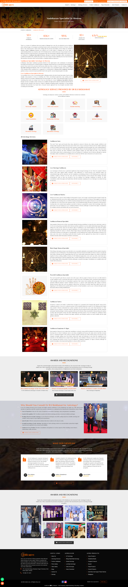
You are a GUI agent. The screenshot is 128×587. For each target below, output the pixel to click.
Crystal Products (92, 569)
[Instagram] (65, 582)
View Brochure (89, 1)
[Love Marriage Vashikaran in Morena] (34, 178)
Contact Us (124, 5)
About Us (67, 5)
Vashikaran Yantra (55, 301)
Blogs (52, 569)
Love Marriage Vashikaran (58, 168)
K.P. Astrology (69, 556)
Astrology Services (82, 5)
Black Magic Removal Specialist (59, 248)
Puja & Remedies (105, 5)
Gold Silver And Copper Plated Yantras (97, 571)
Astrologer (73, 5)
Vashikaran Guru (55, 141)
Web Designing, (61, 585)
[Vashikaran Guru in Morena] (34, 152)
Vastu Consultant (70, 569)
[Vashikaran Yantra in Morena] (34, 312)
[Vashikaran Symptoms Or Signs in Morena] (34, 339)
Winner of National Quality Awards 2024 (117, 1)
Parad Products (92, 566)
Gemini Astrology (70, 561)
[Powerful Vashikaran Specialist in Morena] (34, 285)
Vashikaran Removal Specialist (59, 221)
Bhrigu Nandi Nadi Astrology (72, 558)
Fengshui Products (92, 561)
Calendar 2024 (16, 1)
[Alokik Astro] (7, 5)
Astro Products (115, 5)
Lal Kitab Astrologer (71, 564)
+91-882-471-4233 (7, 1)
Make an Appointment (101, 1)
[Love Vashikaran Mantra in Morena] (34, 205)
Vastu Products (92, 556)
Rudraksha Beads (92, 558)
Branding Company (79, 585)
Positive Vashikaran (94, 5)
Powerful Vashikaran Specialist (59, 275)
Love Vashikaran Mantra (57, 194)
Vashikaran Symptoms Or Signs (59, 328)
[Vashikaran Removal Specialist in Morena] (34, 232)
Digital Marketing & (70, 585)
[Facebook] (63, 582)
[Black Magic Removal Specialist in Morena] (34, 259)
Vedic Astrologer (70, 566)
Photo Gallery (54, 564)
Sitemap (53, 574)
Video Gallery (54, 566)
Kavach (90, 564)
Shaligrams (90, 574)
